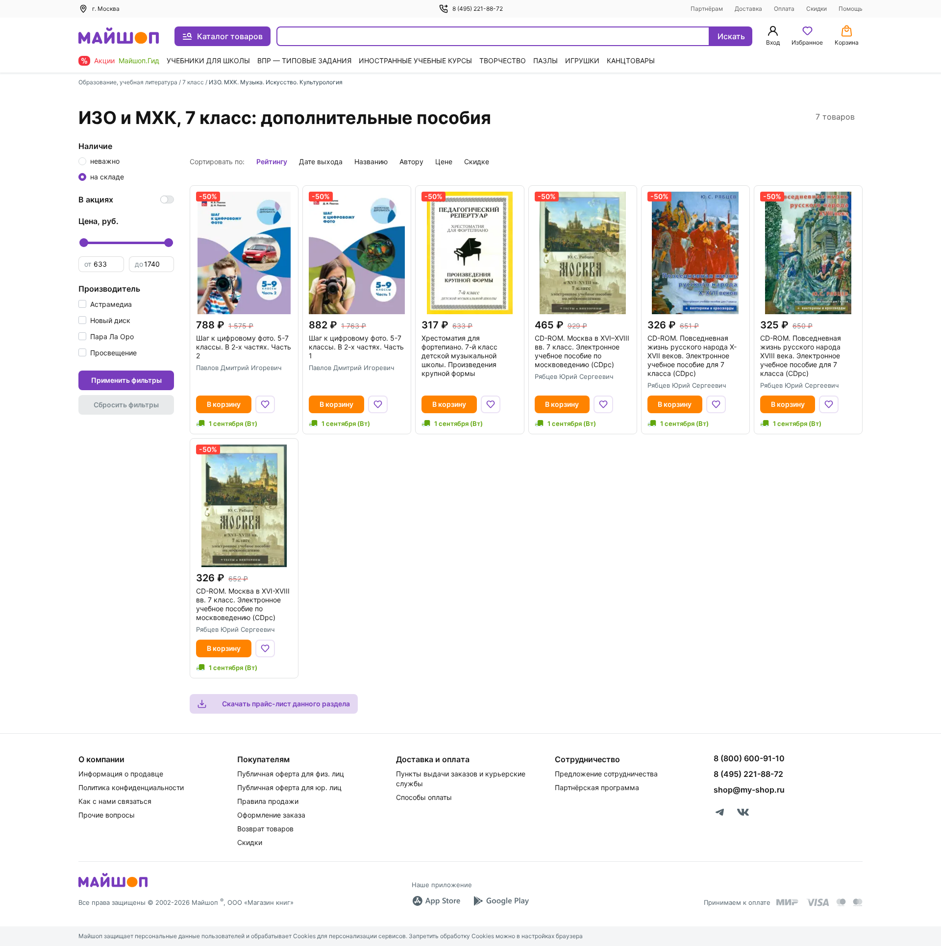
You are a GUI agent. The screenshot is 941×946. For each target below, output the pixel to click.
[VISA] (817, 902)
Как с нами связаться (114, 801)
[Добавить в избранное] (265, 404)
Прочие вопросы (106, 815)
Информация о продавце (120, 774)
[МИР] (787, 902)
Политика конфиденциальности (131, 787)
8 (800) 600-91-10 (749, 758)
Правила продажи (267, 801)
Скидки (816, 8)
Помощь (851, 8)
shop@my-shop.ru (749, 790)
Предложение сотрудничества (606, 774)
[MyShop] (113, 886)
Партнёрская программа (597, 787)
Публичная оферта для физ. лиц (290, 774)
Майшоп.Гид (139, 60)
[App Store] (436, 901)
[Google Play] (500, 901)
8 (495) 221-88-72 (477, 8)
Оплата (784, 8)
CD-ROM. (582, 351)
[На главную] (118, 36)
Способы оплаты (424, 797)
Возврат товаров (265, 828)
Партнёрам (707, 8)
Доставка (748, 8)
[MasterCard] (841, 902)
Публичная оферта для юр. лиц (289, 787)
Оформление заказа (271, 815)
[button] (105, 304)
